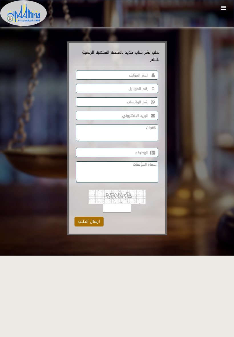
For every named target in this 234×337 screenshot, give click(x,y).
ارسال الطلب (89, 221)
